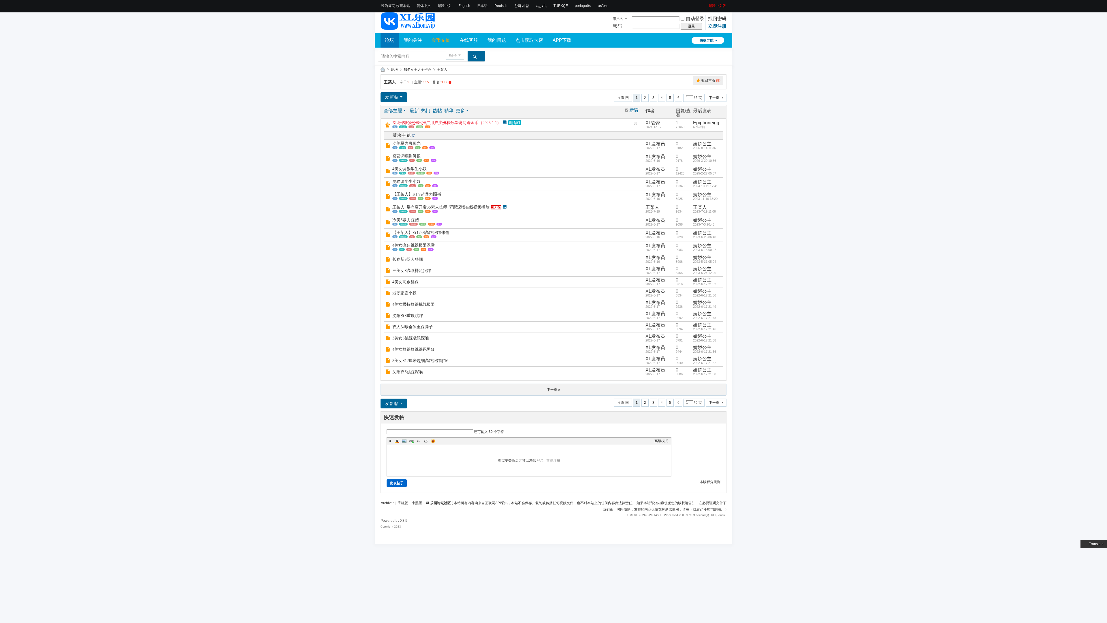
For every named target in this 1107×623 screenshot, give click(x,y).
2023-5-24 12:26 (704, 273)
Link (411, 441)
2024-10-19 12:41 (705, 186)
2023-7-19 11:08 (704, 211)
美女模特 (413, 224)
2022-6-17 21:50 (704, 295)
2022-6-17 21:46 (704, 329)
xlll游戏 (419, 127)
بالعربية (541, 6)
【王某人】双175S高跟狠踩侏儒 (420, 232)
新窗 (634, 110)
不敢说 (402, 148)
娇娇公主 (702, 143)
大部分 (413, 198)
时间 (416, 249)
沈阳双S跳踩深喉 (407, 372)
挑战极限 (403, 224)
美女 (420, 211)
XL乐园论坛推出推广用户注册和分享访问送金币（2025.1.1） (446, 123)
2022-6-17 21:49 (704, 306)
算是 (417, 148)
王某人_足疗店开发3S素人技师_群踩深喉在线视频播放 (441, 207)
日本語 (482, 6)
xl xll (411, 127)
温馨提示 (403, 160)
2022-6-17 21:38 (704, 340)
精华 (448, 110)
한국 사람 (521, 6)
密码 (617, 26)
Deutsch (500, 6)
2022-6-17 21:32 (704, 363)
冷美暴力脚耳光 (406, 143)
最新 (414, 110)
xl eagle (403, 127)
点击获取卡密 (529, 40)
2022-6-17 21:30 (704, 374)
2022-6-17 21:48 (704, 318)
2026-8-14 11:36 (704, 148)
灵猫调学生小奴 (406, 181)
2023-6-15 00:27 (704, 250)
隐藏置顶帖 (635, 124)
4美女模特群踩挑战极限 (413, 304)
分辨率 (431, 224)
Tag (395, 127)
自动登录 (695, 18)
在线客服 (469, 40)
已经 (432, 148)
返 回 (625, 98)
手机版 (403, 503)
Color (397, 441)
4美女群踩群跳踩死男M (413, 349)
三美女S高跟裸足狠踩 (411, 271)
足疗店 (411, 173)
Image (404, 441)
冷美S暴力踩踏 (405, 220)
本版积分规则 (710, 482)
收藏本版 (710, 80)
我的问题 (496, 40)
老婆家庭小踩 (404, 293)
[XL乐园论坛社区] (408, 27)
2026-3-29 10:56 (704, 160)
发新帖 (392, 97)
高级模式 (661, 441)
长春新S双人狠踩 (407, 259)
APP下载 (562, 40)
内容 (419, 237)
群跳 (409, 249)
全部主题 (393, 110)
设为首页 (388, 6)
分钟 (423, 249)
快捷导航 (706, 40)
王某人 (442, 69)
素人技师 (420, 173)
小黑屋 (417, 503)
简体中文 (424, 6)
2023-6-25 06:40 (704, 237)
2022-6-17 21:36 (704, 351)
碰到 (424, 148)
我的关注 (413, 40)
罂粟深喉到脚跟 (406, 156)
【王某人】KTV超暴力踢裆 (416, 194)
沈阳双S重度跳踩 (407, 316)
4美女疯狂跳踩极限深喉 (413, 245)
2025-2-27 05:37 (704, 173)
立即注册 (717, 26)
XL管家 (652, 122)
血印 (412, 160)
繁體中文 (444, 6)
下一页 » (553, 390)
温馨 (433, 160)
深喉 (436, 173)
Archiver (387, 503)
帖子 (453, 55)
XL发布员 (655, 143)
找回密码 (717, 18)
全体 (430, 249)
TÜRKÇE (561, 6)
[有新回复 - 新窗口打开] (388, 146)
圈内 (427, 198)
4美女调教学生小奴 (409, 169)
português (583, 6)
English (464, 6)
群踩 (429, 173)
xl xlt (427, 127)
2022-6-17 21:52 (704, 284)
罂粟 (410, 148)
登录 (540, 461)
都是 (435, 198)
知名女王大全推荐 (417, 69)
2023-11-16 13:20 (705, 198)
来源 (420, 198)
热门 (425, 110)
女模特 (423, 224)
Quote (418, 441)
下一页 (714, 98)
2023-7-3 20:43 (703, 224)
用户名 (618, 19)
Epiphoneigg (706, 122)
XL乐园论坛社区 (383, 69)
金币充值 (441, 40)
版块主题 (401, 135)
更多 (460, 110)
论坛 (389, 40)
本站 (419, 160)
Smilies (433, 441)
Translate (1096, 544)
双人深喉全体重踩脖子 (412, 327)
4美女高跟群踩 (405, 282)
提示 (426, 160)
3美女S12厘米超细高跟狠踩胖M (420, 361)
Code (426, 441)
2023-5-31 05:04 (704, 261)
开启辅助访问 (706, 4)
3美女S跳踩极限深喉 (410, 338)
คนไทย (603, 6)
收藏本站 (403, 6)
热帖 (437, 110)
